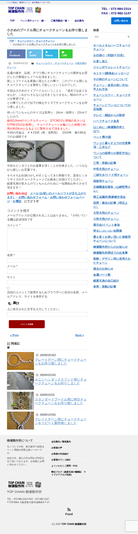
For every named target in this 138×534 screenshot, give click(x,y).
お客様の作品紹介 (60, 454)
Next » (79, 335)
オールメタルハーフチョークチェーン (112, 47)
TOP (12, 20)
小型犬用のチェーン (106, 218)
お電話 (17, 201)
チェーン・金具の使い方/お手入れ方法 (110, 87)
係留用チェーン (103, 181)
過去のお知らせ (103, 268)
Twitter (32, 55)
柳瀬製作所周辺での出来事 (110, 252)
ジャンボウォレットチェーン (112, 67)
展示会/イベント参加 (106, 224)
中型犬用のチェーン (106, 169)
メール (12, 266)
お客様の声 (56, 447)
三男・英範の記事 (104, 162)
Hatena (49, 55)
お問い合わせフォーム (33, 197)
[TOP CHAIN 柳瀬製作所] (25, 9)
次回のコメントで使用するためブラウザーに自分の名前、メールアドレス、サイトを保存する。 (47, 294)
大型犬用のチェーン (106, 212)
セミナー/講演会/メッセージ (111, 73)
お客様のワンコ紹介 (61, 459)
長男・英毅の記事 (104, 286)
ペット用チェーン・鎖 (32, 20)
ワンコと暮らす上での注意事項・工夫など (112, 145)
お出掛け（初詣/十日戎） (109, 55)
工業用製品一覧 (59, 20)
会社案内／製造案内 (61, 441)
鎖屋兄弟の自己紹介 (106, 280)
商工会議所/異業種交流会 (109, 196)
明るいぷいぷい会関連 (107, 230)
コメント (13, 225)
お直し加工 (100, 61)
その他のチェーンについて (110, 79)
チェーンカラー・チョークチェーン (54, 63)
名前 (11, 255)
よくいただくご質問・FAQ (64, 466)
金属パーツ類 (102, 274)
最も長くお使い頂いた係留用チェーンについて (112, 238)
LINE (64, 55)
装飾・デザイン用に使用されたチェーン (112, 260)
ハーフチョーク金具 (106, 121)
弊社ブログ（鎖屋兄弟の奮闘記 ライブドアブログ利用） (68, 473)
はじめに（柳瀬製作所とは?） (109, 129)
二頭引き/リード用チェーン (110, 174)
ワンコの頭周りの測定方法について (112, 155)
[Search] (128, 37)
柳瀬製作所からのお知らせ (110, 246)
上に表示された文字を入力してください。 (34, 309)
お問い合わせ (121, 20)
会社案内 (79, 20)
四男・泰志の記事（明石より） (110, 204)
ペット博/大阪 (102, 137)
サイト (11, 277)
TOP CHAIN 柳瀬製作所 (73, 524)
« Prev (14, 335)
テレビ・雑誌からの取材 (109, 115)
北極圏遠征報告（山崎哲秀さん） (112, 188)
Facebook (14, 55)
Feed (69, 514)
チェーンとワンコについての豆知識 (112, 107)
